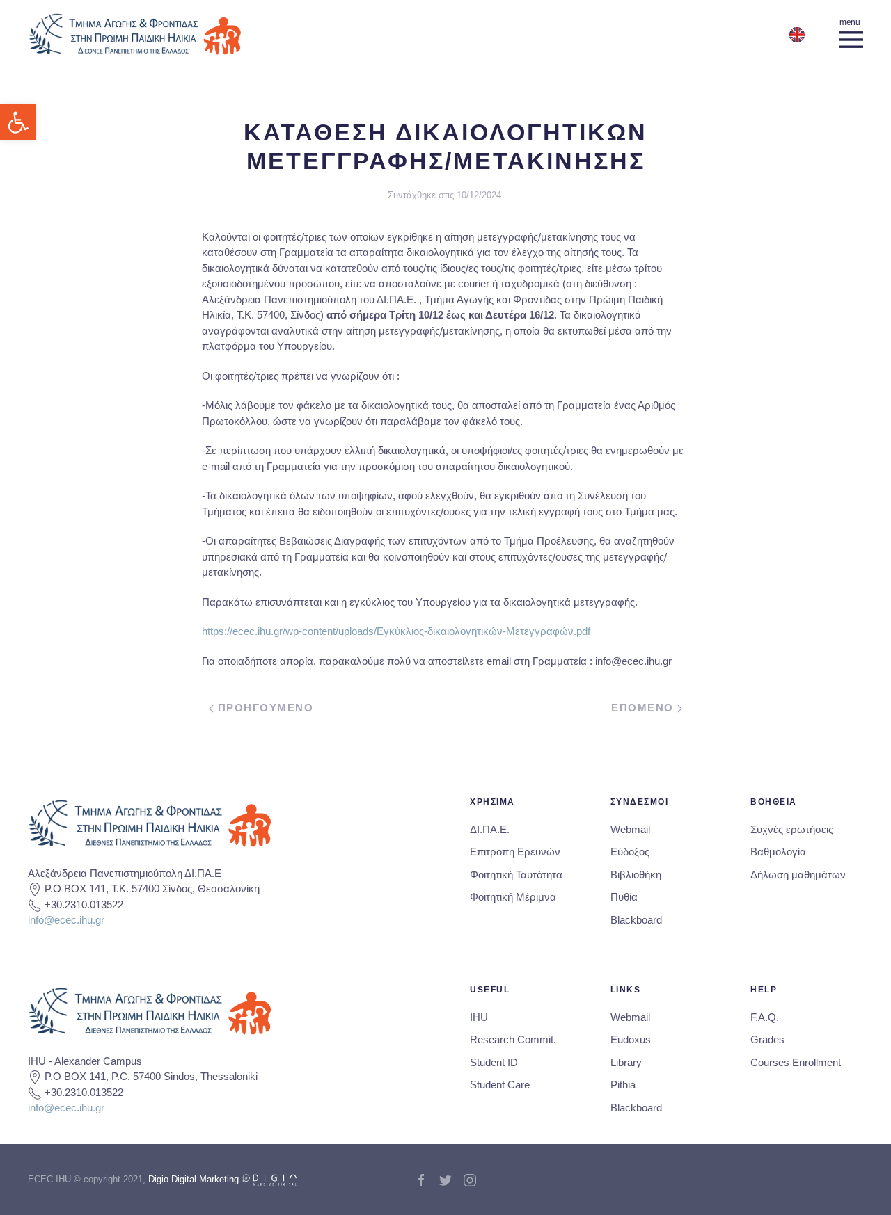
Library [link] (626, 1062)
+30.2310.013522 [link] (84, 904)
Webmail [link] (630, 829)
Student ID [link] (494, 1062)
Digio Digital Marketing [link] (195, 1179)
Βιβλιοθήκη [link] (635, 874)
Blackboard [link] (636, 920)
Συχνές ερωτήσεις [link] (791, 829)
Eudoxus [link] (630, 1039)
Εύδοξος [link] (629, 852)
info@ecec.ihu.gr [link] (66, 920)
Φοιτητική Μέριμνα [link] (513, 897)
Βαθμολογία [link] (778, 852)
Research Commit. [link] (513, 1039)
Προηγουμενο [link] (263, 708)
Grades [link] (767, 1039)
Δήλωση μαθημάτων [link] (798, 874)
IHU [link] (479, 1017)
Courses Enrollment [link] (795, 1062)
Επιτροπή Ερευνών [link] (515, 852)
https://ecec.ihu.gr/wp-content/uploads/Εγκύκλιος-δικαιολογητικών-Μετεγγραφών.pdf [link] (396, 631)
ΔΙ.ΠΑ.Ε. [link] (490, 829)
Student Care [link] (500, 1085)
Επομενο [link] (644, 708)
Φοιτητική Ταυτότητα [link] (516, 874)
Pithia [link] (623, 1085)
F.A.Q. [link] (764, 1017)
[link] (18, 122)
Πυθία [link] (624, 897)
